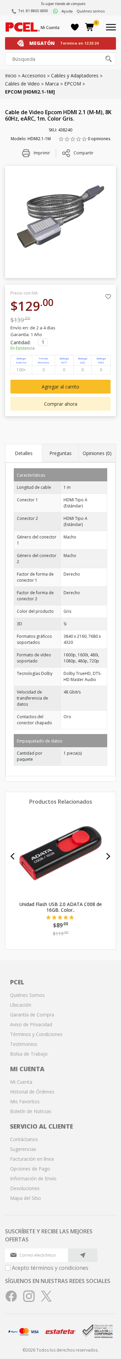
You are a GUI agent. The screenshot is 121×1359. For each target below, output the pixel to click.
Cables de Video (22, 83)
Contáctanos (24, 1139)
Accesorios (34, 75)
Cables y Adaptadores (74, 75)
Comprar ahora (60, 404)
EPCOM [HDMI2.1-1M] (30, 92)
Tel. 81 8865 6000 (33, 10)
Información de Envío (33, 1178)
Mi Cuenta (50, 27)
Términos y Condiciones (36, 1034)
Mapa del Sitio (25, 1198)
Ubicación (20, 1005)
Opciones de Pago (30, 1168)
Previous (12, 856)
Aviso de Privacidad (31, 1024)
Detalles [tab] (24, 453)
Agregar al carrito (60, 386)
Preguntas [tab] (60, 453)
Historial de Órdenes (32, 1091)
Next (108, 856)
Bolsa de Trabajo (29, 1054)
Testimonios (23, 1044)
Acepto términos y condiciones (50, 1268)
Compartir (83, 153)
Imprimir (41, 153)
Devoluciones (25, 1188)
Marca (52, 83)
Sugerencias (23, 1149)
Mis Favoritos (25, 1101)
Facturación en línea (32, 1159)
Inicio (10, 75)
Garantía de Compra (32, 1014)
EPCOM (72, 83)
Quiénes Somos (27, 995)
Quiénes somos (91, 11)
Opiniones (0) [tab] (97, 453)
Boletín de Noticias (30, 1111)
